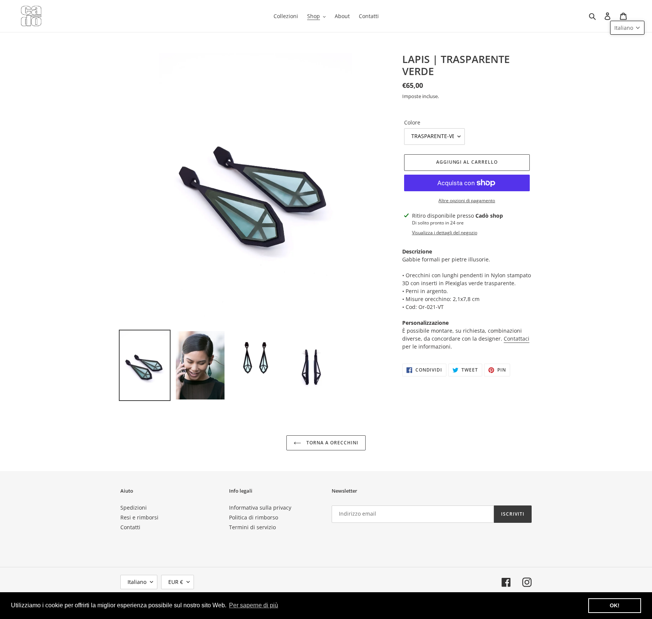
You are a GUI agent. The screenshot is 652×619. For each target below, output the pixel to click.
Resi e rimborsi (139, 517)
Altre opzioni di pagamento (466, 200)
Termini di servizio (252, 527)
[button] (627, 27)
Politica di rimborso (253, 517)
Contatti (130, 527)
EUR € (175, 581)
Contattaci (516, 338)
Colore (412, 122)
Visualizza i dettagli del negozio (444, 232)
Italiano (137, 581)
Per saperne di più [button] (253, 605)
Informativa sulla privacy (260, 507)
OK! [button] (615, 605)
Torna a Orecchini (331, 442)
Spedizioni (133, 507)
